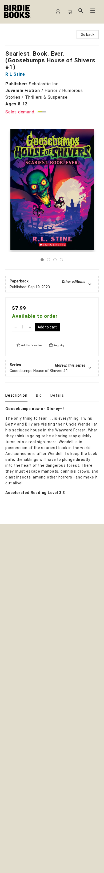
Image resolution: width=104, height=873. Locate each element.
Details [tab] (57, 395)
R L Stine (15, 74)
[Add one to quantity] (29, 327)
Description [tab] (16, 395)
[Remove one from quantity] (15, 327)
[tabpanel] (52, 459)
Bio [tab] (39, 395)
